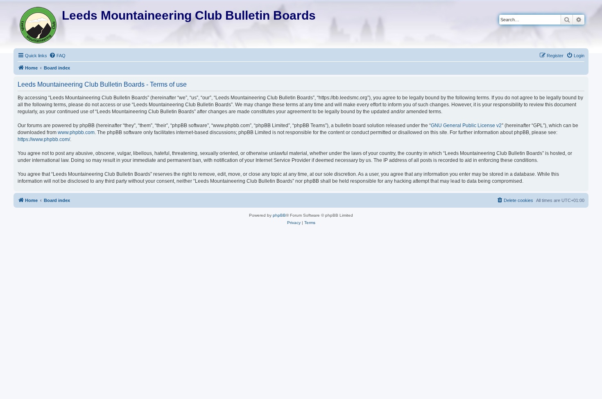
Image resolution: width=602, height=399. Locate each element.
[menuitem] (57, 56)
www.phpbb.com (76, 132)
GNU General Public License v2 (466, 125)
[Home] (39, 23)
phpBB (279, 215)
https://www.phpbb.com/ (44, 139)
